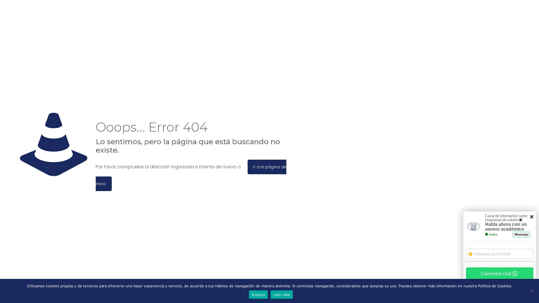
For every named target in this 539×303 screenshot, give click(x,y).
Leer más (281, 294)
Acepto (258, 294)
